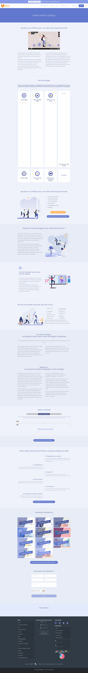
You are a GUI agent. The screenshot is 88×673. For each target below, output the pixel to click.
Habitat (19, 650)
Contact (19, 631)
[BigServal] (5, 5)
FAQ (19, 627)
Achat (56, 628)
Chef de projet (58, 632)
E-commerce (58, 635)
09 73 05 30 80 (45, 1)
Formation (20, 655)
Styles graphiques (22, 638)
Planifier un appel (34, 1)
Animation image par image (24, 648)
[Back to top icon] (84, 671)
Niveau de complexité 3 (56, 414)
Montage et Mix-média (23, 643)
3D (18, 645)
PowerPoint (20, 653)
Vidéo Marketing (59, 637)
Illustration (20, 641)
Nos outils (20, 634)
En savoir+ (63, 175)
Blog (19, 636)
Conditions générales (22, 657)
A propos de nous (22, 629)
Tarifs (19, 622)
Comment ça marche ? (23, 624)
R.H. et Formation (59, 630)
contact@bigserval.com (55, 1)
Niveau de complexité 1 (32, 414)
